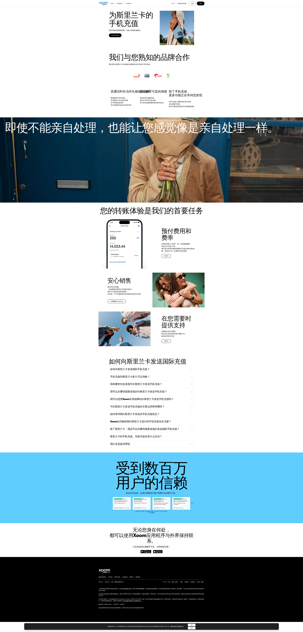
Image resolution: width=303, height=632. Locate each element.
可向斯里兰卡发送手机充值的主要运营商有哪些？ (137, 406)
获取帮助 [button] (166, 341)
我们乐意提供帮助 (120, 443)
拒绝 (192, 628)
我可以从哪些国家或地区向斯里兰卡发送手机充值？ (138, 391)
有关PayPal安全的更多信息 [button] (116, 301)
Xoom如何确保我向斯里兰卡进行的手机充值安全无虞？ (140, 421)
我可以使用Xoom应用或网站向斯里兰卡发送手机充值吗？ (142, 398)
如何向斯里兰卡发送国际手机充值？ (130, 369)
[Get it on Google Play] (146, 552)
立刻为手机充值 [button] (115, 35)
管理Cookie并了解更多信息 (176, 626)
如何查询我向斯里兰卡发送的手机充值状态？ (135, 413)
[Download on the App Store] (158, 552)
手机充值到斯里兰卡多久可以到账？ (130, 376)
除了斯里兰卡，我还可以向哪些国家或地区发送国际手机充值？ (144, 428)
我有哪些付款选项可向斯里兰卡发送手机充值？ (136, 383)
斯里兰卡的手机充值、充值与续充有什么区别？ (136, 436)
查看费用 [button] (166, 256)
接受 (192, 625)
